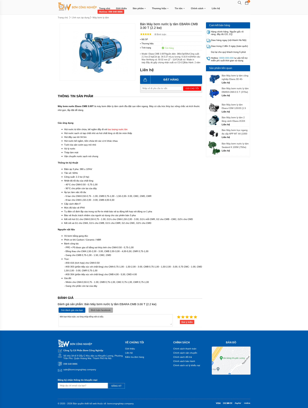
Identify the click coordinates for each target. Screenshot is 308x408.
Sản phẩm (138, 8)
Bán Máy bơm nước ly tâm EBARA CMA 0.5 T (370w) (235, 90)
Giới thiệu (121, 8)
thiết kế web (91, 403)
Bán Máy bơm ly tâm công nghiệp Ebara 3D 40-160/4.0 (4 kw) (235, 77)
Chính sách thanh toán (184, 348)
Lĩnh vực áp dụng (81, 17)
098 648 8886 (70, 364)
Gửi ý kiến (187, 322)
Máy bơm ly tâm (101, 17)
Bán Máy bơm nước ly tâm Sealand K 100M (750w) (235, 145)
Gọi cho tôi (192, 88)
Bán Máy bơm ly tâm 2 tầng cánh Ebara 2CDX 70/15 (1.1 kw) (233, 119)
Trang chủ (104, 8)
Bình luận (160, 34)
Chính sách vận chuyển (185, 353)
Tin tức (179, 8)
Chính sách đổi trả (182, 357)
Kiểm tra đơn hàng (134, 357)
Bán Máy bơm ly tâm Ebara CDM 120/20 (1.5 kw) (234, 106)
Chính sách (197, 8)
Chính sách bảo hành (184, 361)
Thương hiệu (159, 8)
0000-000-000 (226, 58)
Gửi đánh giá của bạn (72, 310)
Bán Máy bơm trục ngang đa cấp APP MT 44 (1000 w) (235, 132)
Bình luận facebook (101, 310)
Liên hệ (216, 8)
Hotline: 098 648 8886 (111, 11)
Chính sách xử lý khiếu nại (186, 365)
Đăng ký (116, 386)
